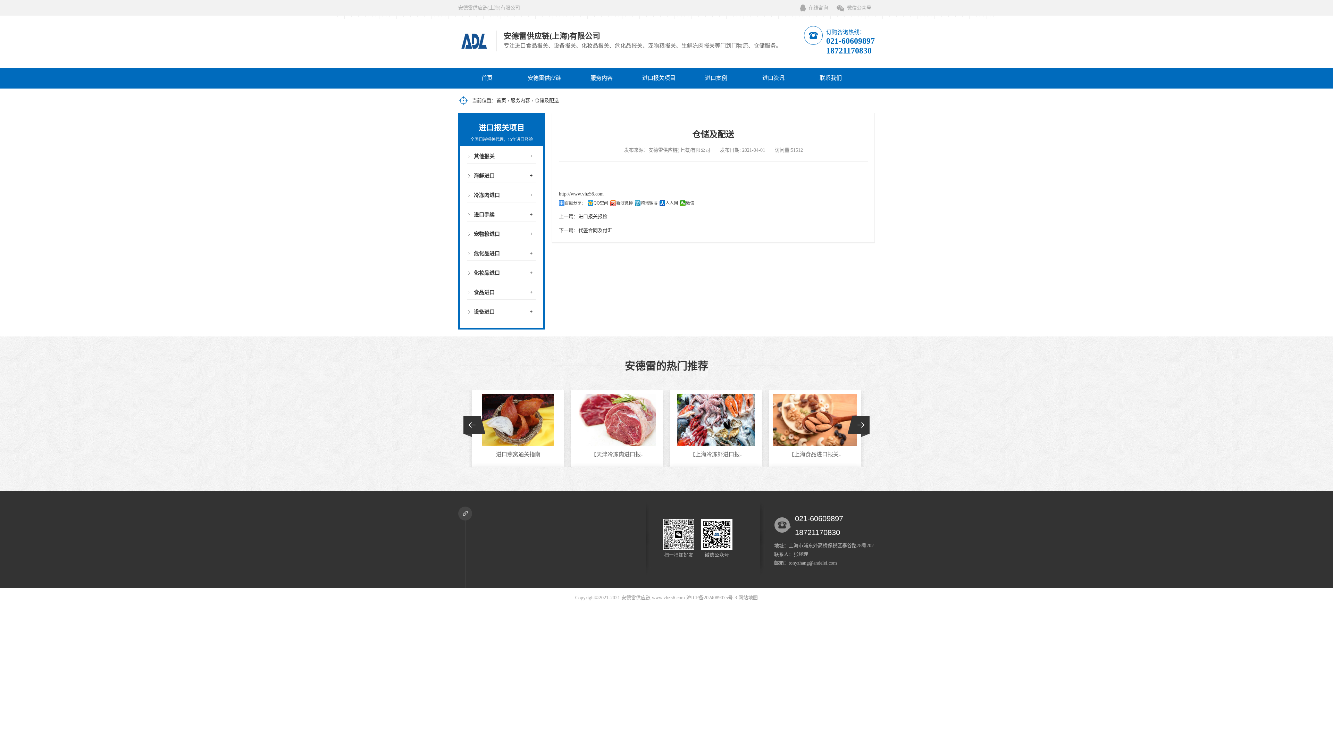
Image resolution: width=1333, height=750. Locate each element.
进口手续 (484, 214)
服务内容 (601, 78)
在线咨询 (818, 7)
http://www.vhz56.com (581, 194)
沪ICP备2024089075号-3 (711, 597)
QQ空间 (601, 203)
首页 (487, 78)
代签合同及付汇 (595, 230)
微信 (690, 203)
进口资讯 (773, 78)
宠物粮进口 (487, 234)
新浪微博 (624, 203)
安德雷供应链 (544, 78)
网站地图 (748, 597)
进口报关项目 (659, 78)
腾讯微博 (649, 203)
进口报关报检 (592, 216)
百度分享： (575, 203)
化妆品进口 (487, 273)
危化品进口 (487, 253)
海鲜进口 (484, 175)
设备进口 (484, 312)
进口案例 (716, 78)
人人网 (671, 203)
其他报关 (484, 156)
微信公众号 (859, 7)
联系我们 (831, 78)
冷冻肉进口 (487, 195)
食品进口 (484, 292)
